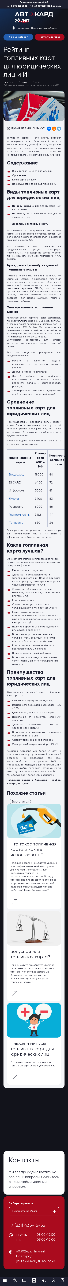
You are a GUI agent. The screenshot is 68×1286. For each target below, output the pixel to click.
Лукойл (14, 498)
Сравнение (19, 175)
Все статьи (20, 801)
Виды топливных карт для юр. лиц (32, 171)
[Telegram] (59, 129)
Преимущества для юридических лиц (34, 184)
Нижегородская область (44, 28)
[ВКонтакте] (49, 129)
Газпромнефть (19, 514)
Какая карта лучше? (24, 180)
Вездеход (16, 474)
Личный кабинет (18, 37)
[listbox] (34, 1211)
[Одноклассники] (54, 129)
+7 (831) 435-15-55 (27, 1225)
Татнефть (16, 522)
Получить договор (50, 37)
